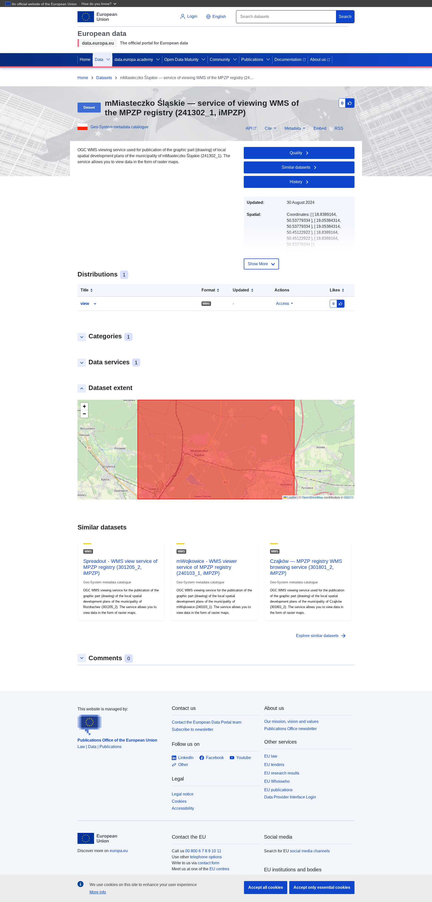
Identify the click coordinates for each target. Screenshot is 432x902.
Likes (335, 290)
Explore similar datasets (321, 636)
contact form (208, 863)
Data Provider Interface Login (290, 797)
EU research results (281, 773)
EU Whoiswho (277, 781)
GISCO (348, 497)
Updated (241, 290)
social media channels (310, 851)
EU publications (278, 790)
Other (183, 765)
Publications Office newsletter (290, 729)
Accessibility (183, 808)
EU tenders (274, 765)
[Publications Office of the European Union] (122, 723)
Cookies (179, 801)
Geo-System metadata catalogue (119, 127)
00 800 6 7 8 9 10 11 (203, 851)
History (296, 182)
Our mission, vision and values (291, 721)
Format (208, 290)
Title (84, 290)
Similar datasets (296, 167)
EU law (270, 756)
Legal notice (183, 794)
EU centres (219, 869)
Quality (296, 153)
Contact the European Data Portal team (206, 722)
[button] (99, 3)
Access (282, 303)
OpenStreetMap (312, 497)
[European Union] (122, 838)
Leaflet (291, 497)
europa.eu (119, 851)
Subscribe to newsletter (192, 729)
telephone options (206, 857)
